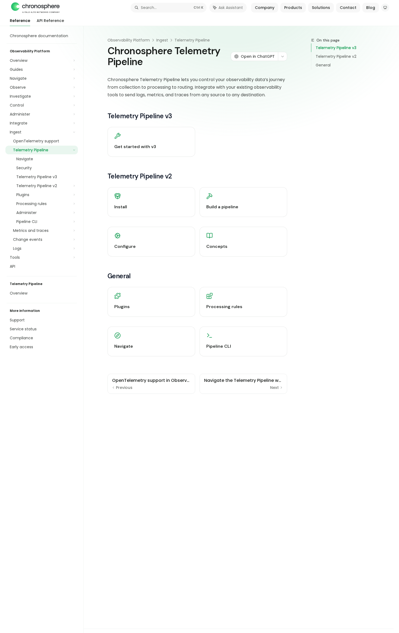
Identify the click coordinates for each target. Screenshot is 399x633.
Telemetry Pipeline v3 (336, 47)
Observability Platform (128, 40)
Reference (20, 20)
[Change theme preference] (385, 8)
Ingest (162, 40)
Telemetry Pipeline (192, 40)
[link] (151, 142)
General (323, 65)
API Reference (50, 20)
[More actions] (282, 56)
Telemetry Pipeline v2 (336, 56)
